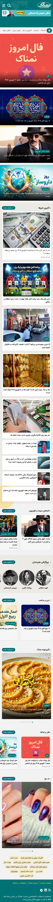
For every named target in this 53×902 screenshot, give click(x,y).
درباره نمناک (33, 883)
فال (48, 76)
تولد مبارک (15, 30)
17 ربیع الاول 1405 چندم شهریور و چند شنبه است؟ (33, 120)
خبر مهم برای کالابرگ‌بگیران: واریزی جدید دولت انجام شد (30, 435)
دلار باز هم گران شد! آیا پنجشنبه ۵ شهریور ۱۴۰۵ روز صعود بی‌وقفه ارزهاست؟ (27, 252)
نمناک (35, 30)
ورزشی (46, 293)
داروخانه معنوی (10, 623)
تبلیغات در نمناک (19, 883)
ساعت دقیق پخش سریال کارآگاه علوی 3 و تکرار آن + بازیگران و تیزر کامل (36, 540)
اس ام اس (46, 189)
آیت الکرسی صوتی (26, 876)
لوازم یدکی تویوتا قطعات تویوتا (16, 867)
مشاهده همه (7, 208)
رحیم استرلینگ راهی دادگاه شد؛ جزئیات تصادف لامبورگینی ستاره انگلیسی (20, 476)
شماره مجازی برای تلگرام (22, 862)
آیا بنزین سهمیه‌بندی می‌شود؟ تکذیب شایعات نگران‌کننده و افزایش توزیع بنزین (27, 346)
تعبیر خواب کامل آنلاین (41, 862)
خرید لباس (14, 858)
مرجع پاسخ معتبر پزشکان (38, 867)
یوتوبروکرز (14, 871)
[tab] (32, 722)
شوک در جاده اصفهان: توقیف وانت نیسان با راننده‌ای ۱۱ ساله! (21, 445)
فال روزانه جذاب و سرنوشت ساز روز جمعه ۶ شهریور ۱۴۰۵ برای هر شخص (27, 81)
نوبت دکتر (7, 862)
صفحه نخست (45, 883)
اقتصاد (46, 245)
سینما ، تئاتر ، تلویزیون (42, 151)
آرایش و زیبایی (44, 838)
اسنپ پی (39, 871)
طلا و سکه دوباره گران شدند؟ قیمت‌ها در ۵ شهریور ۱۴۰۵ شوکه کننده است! (26, 391)
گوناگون (47, 116)
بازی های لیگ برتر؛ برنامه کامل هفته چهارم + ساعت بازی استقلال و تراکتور (27, 300)
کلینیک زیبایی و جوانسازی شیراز (32, 858)
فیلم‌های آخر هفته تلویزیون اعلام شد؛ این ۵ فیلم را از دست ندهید (20, 492)
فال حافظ (6, 30)
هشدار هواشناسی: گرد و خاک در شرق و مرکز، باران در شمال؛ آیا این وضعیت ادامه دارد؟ (21, 460)
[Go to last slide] (49, 689)
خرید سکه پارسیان (26, 871)
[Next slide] (4, 689)
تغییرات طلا (26, 30)
